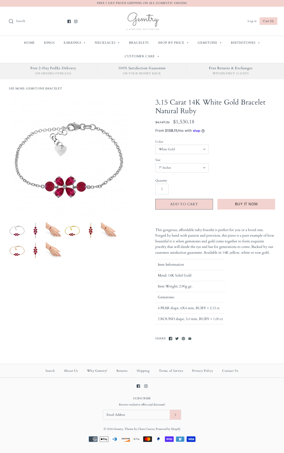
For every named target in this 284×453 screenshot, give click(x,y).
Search (50, 371)
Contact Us (230, 371)
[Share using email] (189, 338)
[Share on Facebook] (170, 338)
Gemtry (118, 429)
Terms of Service (171, 371)
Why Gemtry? (97, 371)
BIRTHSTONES (245, 43)
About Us (71, 371)
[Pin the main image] (183, 338)
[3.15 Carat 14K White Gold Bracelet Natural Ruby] (69, 158)
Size (157, 160)
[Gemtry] (142, 13)
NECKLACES (107, 43)
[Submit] (175, 414)
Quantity (161, 180)
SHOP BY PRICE (173, 43)
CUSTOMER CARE (142, 56)
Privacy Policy (202, 371)
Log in (252, 21)
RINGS (49, 43)
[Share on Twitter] (177, 338)
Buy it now (246, 204)
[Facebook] (69, 21)
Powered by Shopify (168, 429)
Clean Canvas (146, 429)
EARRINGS (74, 43)
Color (159, 142)
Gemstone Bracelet (44, 89)
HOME (29, 43)
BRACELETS (139, 43)
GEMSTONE (209, 43)
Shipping (143, 371)
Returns (122, 371)
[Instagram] (75, 21)
